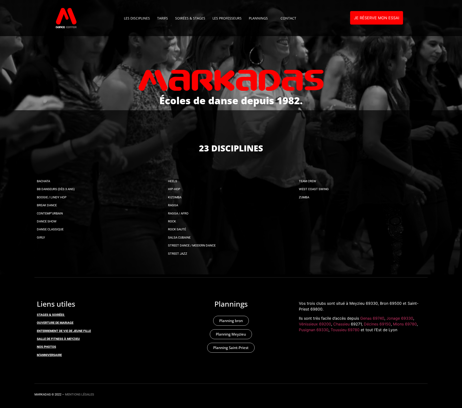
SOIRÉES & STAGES (190, 18)
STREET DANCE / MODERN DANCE (192, 245)
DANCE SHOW (47, 221)
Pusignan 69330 (313, 329)
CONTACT (288, 18)
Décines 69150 (377, 324)
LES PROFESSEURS (227, 18)
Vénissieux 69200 (315, 324)
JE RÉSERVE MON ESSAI (376, 17)
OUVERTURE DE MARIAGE (55, 322)
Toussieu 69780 (345, 329)
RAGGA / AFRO (178, 213)
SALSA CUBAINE (179, 237)
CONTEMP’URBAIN (50, 213)
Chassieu (341, 324)
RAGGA (173, 205)
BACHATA (43, 181)
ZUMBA (304, 197)
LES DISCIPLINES (137, 18)
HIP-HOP (174, 189)
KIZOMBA (174, 197)
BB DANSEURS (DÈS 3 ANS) (56, 189)
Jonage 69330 (399, 318)
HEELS (172, 181)
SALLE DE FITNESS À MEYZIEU (58, 339)
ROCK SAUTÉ (177, 229)
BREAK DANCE (47, 205)
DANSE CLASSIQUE (50, 229)
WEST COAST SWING (314, 189)
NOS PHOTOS (46, 347)
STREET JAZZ (177, 253)
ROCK (172, 221)
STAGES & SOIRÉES (50, 315)
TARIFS (162, 18)
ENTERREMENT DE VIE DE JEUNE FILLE (64, 331)
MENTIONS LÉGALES (79, 394)
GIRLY (41, 237)
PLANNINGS (258, 18)
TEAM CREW (307, 181)
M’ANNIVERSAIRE (49, 355)
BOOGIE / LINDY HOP (51, 197)
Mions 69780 (405, 324)
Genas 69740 (372, 318)
